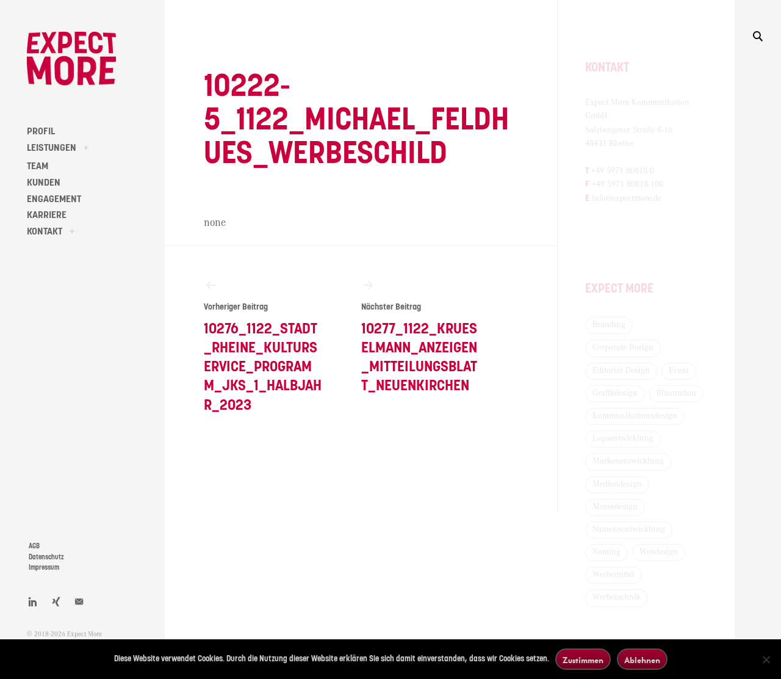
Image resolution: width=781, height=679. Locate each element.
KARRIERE (47, 215)
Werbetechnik (616, 597)
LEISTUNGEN (51, 148)
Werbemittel (613, 574)
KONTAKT (44, 231)
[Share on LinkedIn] (33, 601)
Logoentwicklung (622, 438)
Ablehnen (642, 660)
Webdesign (658, 552)
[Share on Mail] (79, 601)
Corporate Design (622, 347)
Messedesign (615, 507)
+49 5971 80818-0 (622, 171)
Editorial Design (621, 370)
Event (679, 370)
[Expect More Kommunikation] (71, 58)
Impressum (44, 567)
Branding (608, 325)
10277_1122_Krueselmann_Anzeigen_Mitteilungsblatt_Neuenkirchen (419, 348)
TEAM (37, 166)
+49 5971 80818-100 (627, 184)
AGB (34, 546)
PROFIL (41, 131)
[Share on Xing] (56, 601)
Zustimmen (583, 660)
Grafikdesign (615, 393)
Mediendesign (617, 484)
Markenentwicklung (628, 461)
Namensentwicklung (628, 529)
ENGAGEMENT (54, 199)
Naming (606, 552)
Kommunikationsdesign (634, 416)
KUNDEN (43, 182)
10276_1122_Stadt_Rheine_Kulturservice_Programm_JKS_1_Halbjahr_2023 (263, 358)
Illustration (676, 393)
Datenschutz (46, 557)
